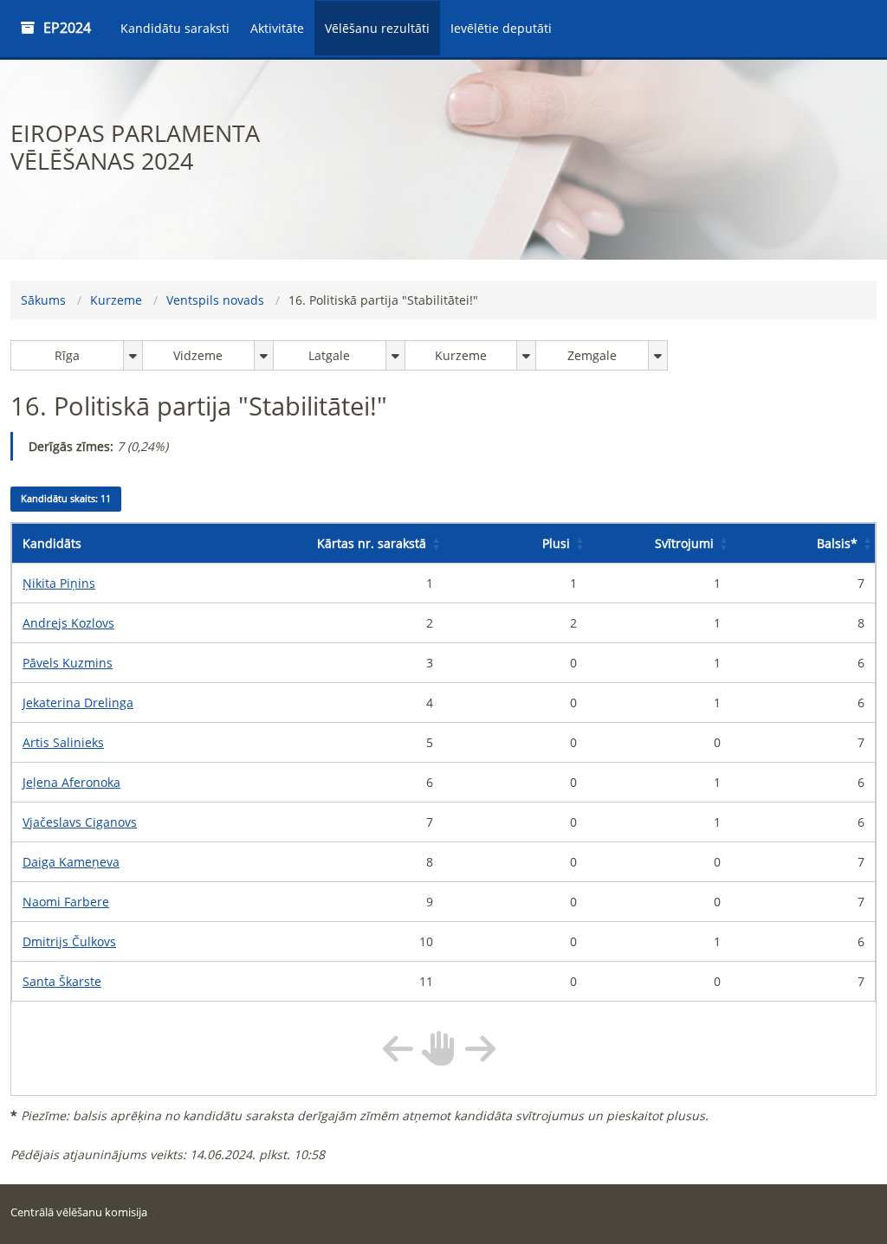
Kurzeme (116, 300)
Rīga (67, 355)
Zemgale (592, 355)
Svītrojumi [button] (684, 543)
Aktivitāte (277, 28)
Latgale (329, 355)
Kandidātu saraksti (175, 28)
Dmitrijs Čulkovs (69, 941)
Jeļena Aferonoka (71, 782)
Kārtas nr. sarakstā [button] (371, 543)
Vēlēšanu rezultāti (377, 28)
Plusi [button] (556, 543)
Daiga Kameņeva (71, 862)
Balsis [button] (837, 543)
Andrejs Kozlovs (68, 623)
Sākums (43, 300)
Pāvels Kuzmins (68, 662)
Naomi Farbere (66, 901)
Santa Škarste (62, 981)
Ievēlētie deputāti (501, 28)
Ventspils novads (215, 300)
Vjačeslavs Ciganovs (80, 822)
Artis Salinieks (63, 742)
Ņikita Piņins (59, 583)
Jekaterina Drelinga (78, 702)
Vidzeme (198, 355)
